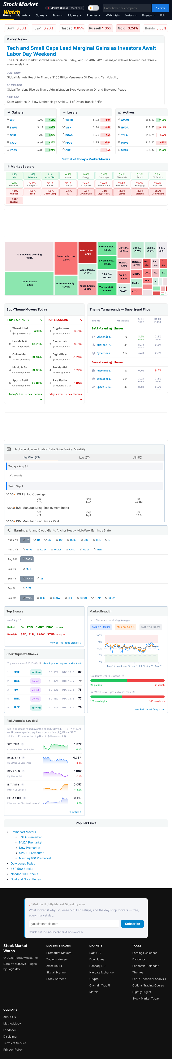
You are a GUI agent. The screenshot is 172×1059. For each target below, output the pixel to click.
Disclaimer (10, 1036)
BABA (29, 559)
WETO (69, 120)
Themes (92, 15)
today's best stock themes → (25, 397)
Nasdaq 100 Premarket (35, 858)
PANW (29, 578)
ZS (41, 578)
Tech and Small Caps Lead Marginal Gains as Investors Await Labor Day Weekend (81, 51)
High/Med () (31, 457)
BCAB (69, 135)
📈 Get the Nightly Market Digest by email (57, 904)
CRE (67, 150)
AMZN (125, 120)
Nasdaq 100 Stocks (24, 874)
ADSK (43, 549)
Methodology (12, 1023)
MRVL (124, 142)
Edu (162, 15)
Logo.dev (14, 969)
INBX (17, 698)
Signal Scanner (56, 972)
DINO (49, 627)
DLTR (28, 588)
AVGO (29, 597)
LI (109, 539)
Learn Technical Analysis (149, 979)
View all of (86, 159)
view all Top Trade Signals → (66, 642)
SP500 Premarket (31, 853)
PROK (17, 707)
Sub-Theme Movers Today (27, 309)
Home (7, 15)
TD (38, 539)
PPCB (68, 142)
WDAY (57, 549)
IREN (99, 549)
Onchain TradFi (99, 985)
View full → (75, 811)
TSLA (124, 135)
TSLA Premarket (30, 837)
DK (23, 627)
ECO (30, 627)
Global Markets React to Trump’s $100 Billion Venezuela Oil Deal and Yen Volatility (62, 77)
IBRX (17, 681)
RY (27, 539)
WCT (13, 120)
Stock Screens (56, 979)
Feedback (9, 1030)
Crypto (94, 979)
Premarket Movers (23, 832)
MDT (28, 568)
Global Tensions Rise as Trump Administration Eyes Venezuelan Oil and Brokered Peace (66, 89)
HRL (98, 539)
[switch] (93, 8)
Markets (21, 15)
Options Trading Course (148, 985)
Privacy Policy (13, 1049)
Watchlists (113, 15)
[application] (127, 652)
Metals (129, 15)
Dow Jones (96, 959)
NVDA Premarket (30, 842)
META (124, 150)
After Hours (54, 966)
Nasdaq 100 (97, 966)
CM (49, 539)
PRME (17, 672)
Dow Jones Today (23, 863)
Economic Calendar (145, 966)
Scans (40, 15)
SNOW (56, 597)
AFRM (72, 549)
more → (59, 627)
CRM (42, 597)
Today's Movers (57, 959)
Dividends (139, 959)
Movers (73, 15)
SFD (23, 634)
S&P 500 (95, 953)
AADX (41, 634)
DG (61, 539)
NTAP (98, 597)
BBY (86, 539)
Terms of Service (14, 1043)
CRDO (83, 597)
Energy (147, 15)
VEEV (111, 597)
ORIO (13, 135)
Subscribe (132, 923)
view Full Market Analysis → (149, 709)
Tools (56, 15)
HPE (70, 597)
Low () (84, 457)
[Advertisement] (86, 224)
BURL (73, 539)
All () (137, 457)
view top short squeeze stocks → (62, 663)
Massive (20, 963)
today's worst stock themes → (65, 397)
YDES (13, 150)
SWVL (13, 127)
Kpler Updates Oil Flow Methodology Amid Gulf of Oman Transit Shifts (54, 101)
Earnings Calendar (144, 953)
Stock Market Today (146, 998)
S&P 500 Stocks (22, 868)
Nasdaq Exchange (101, 972)
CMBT (39, 627)
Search (160, 8)
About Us (9, 1017)
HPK (16, 689)
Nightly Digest (141, 992)
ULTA (86, 549)
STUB (51, 634)
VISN (68, 127)
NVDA (125, 127)
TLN (31, 634)
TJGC (13, 142)
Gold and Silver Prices (26, 879)
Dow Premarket (29, 847)
